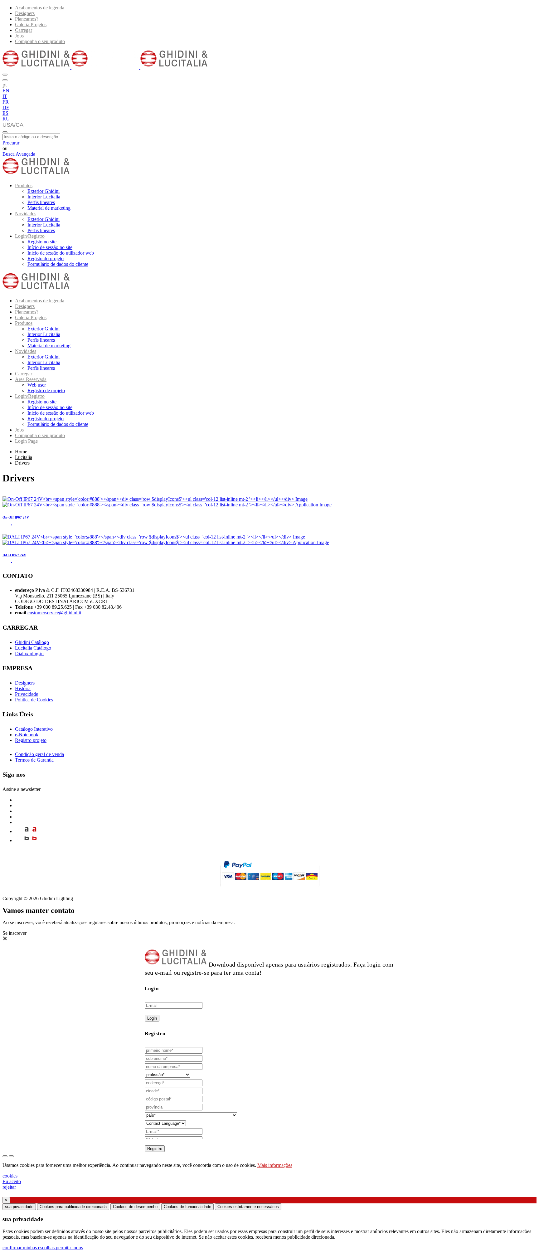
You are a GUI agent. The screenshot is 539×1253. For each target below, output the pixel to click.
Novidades (25, 213)
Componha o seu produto (40, 41)
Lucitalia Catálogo (33, 648)
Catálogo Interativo (34, 729)
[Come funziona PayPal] (269, 889)
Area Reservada (30, 379)
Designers (25, 13)
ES (5, 113)
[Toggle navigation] (4, 132)
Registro (154, 1148)
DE (5, 107)
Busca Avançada (18, 154)
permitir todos (69, 1247)
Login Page (26, 441)
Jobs (19, 35)
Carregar (23, 30)
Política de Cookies (34, 699)
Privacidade (26, 694)
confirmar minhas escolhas (29, 1247)
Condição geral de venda (39, 754)
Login (152, 1018)
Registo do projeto (45, 258)
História (23, 688)
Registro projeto (30, 740)
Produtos (23, 185)
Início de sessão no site (49, 247)
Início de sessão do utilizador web (60, 253)
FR (5, 102)
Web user (36, 385)
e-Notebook (26, 734)
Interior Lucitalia (43, 196)
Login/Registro (30, 236)
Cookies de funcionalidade (187, 1206)
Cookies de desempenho (135, 1206)
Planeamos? (26, 19)
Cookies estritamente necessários (248, 1206)
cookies (9, 1175)
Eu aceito (11, 1181)
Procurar (10, 142)
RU (6, 118)
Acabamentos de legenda (39, 7)
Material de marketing (48, 208)
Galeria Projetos (30, 24)
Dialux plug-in (29, 653)
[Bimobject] (26, 840)
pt (4, 84)
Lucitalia (23, 457)
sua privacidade (19, 1206)
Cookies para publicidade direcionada (73, 1206)
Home (21, 451)
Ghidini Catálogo (32, 642)
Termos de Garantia (34, 760)
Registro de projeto (46, 390)
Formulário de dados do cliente (57, 264)
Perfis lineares (41, 202)
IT (4, 96)
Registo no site (41, 241)
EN (5, 90)
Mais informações (274, 1165)
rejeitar (9, 1187)
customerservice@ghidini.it (54, 612)
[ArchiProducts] (26, 831)
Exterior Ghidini (43, 191)
